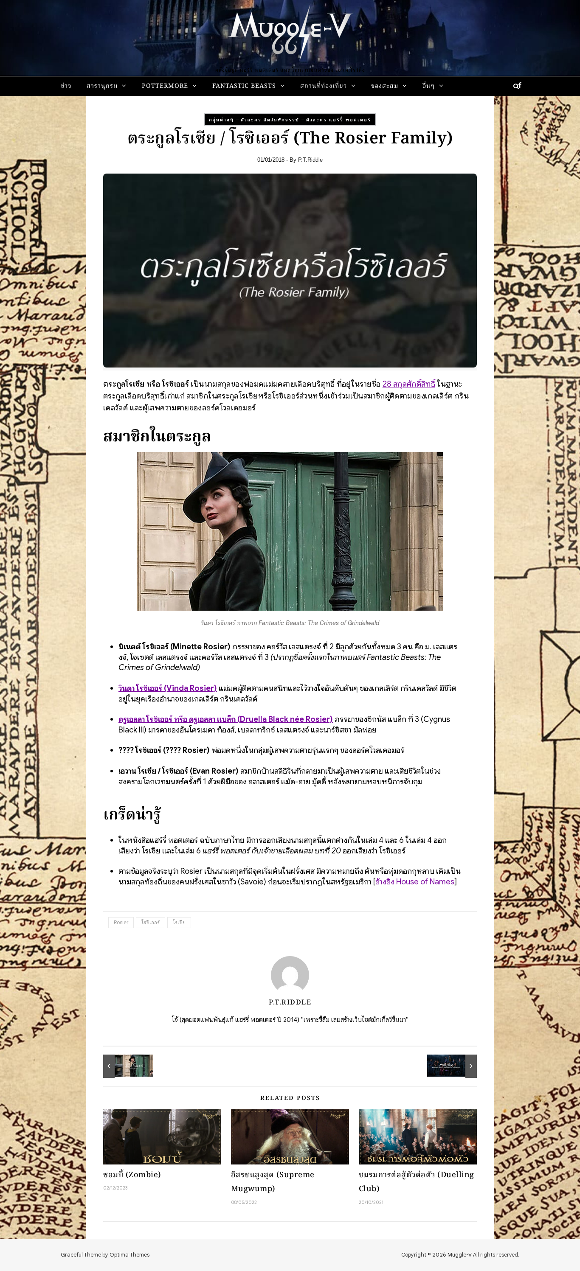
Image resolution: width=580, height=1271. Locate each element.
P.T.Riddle (310, 160)
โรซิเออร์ (150, 922)
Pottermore (165, 86)
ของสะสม (384, 86)
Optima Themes (129, 1254)
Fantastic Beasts (244, 86)
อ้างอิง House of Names (414, 882)
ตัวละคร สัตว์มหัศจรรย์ (270, 120)
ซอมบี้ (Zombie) (132, 1175)
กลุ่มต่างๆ (221, 120)
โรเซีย (179, 922)
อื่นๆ (428, 86)
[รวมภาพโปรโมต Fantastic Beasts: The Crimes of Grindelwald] (458, 1066)
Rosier (121, 922)
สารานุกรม (102, 86)
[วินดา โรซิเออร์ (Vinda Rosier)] (122, 1066)
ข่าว (66, 86)
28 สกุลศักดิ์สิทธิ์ (409, 384)
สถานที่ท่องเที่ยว (323, 86)
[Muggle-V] (290, 34)
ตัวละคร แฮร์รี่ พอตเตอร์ (338, 120)
